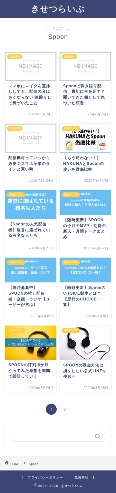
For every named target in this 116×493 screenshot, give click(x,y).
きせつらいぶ (58, 8)
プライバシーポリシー (45, 477)
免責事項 (81, 477)
